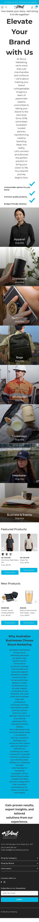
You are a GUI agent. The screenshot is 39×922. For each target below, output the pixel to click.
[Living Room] (19, 227)
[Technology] (19, 306)
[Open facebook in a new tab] (1, 882)
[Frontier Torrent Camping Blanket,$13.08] (10, 597)
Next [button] (35, 548)
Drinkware (19, 278)
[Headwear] (19, 463)
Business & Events (19, 514)
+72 (21, 554)
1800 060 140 (11, 847)
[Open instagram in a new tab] (4, 882)
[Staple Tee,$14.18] (28, 542)
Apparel (19, 239)
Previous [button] (2, 548)
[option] (9, 555)
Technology (19, 318)
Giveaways (19, 436)
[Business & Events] (19, 502)
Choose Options (10, 572)
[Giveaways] (19, 424)
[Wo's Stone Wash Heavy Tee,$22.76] (10, 542)
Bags (19, 357)
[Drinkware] (19, 266)
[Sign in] (32, 7)
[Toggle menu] (2, 7)
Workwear (19, 396)
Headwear (19, 475)
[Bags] (19, 345)
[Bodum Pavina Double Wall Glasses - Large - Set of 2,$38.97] (28, 597)
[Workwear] (19, 384)
